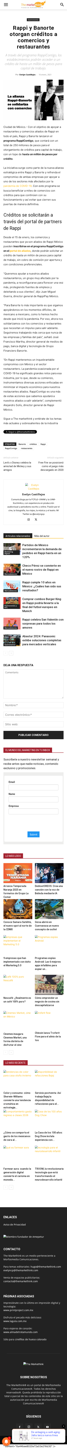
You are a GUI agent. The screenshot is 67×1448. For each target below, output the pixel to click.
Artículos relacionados (17, 536)
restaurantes (26, 448)
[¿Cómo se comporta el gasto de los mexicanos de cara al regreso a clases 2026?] (17, 1120)
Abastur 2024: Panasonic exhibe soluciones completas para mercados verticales (41, 640)
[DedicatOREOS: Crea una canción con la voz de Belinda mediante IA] (49, 873)
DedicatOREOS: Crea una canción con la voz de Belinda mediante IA (49, 890)
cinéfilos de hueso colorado (30, 1339)
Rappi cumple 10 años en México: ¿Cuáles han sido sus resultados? (41, 586)
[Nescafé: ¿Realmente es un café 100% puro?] (17, 985)
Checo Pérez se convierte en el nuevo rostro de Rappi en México (41, 569)
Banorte (22, 444)
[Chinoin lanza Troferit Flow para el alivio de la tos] (49, 1020)
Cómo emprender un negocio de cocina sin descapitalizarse (47, 1002)
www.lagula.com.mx (14, 1321)
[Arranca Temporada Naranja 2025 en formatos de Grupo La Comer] (17, 873)
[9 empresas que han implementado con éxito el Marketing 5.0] (17, 945)
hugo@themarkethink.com (46, 1266)
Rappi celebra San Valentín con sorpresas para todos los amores (43, 623)
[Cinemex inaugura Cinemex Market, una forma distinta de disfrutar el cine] (17, 1021)
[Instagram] (30, 520)
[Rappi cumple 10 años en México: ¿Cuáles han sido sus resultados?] (12, 586)
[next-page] (11, 653)
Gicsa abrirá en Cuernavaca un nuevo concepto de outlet (47, 926)
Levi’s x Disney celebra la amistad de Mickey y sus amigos (17, 466)
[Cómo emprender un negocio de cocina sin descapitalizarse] (49, 985)
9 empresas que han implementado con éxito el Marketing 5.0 (17, 962)
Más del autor (41, 536)
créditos (33, 444)
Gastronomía (33, 19)
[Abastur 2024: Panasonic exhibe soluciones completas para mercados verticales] (12, 640)
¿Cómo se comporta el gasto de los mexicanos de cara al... (16, 1136)
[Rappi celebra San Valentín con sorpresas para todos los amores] (12, 624)
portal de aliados (20, 250)
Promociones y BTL (10, 606)
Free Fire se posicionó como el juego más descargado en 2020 (51, 466)
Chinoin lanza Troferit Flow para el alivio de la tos (48, 1037)
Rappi (43, 444)
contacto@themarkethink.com (20, 1281)
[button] (5, 4)
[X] (37, 520)
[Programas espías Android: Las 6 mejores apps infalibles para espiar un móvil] (49, 945)
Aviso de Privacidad (14, 1224)
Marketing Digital (8, 552)
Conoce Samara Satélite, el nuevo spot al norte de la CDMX (17, 926)
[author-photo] (33, 488)
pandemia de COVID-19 (17, 186)
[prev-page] (5, 653)
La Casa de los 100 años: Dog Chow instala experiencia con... (49, 1136)
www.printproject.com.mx (18, 1310)
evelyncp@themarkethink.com (20, 1270)
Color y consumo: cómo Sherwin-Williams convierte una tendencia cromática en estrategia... (17, 1100)
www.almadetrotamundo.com (20, 1332)
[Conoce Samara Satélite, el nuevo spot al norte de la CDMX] (17, 909)
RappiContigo (11, 448)
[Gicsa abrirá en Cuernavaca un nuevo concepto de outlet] (49, 909)
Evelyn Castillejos (27, 74)
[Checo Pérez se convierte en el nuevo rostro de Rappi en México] (12, 570)
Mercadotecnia (10, 574)
